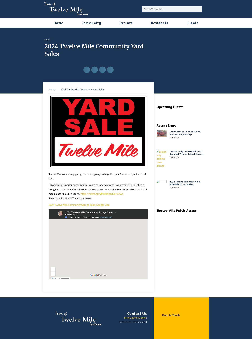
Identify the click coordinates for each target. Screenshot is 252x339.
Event (47, 39)
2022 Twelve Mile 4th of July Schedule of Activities (184, 183)
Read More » (174, 138)
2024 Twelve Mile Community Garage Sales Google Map (79, 204)
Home (58, 23)
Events (193, 23)
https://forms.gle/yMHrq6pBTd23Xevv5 (102, 193)
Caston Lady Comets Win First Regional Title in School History (186, 152)
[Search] (205, 9)
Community (91, 23)
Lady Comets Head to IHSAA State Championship (185, 133)
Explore (126, 23)
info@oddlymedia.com (135, 317)
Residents (159, 23)
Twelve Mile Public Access (176, 210)
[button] (86, 70)
